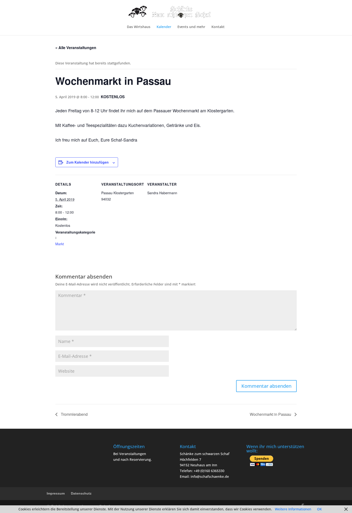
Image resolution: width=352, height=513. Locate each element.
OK (319, 509)
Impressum (56, 493)
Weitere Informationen (293, 509)
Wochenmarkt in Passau (271, 414)
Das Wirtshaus (138, 27)
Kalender (164, 27)
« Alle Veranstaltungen (75, 47)
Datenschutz (81, 493)
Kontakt (218, 27)
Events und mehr (191, 27)
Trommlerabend (74, 414)
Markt (59, 243)
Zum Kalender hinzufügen (87, 162)
